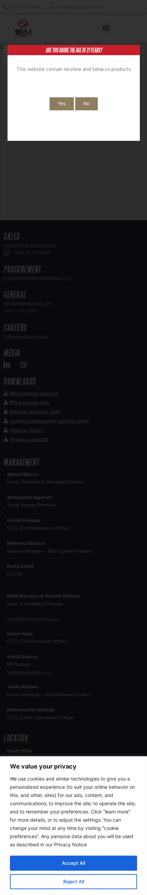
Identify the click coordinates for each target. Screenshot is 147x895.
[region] (73, 825)
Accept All (73, 863)
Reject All (73, 881)
